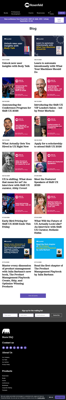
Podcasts (4, 390)
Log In (62, 13)
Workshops (5, 385)
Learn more (59, 20)
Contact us (8, 342)
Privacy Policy (6, 364)
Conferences (5, 383)
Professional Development (15, 13)
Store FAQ (7, 337)
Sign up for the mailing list (32, 311)
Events (31, 13)
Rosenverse (41, 13)
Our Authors (5, 362)
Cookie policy (41, 398)
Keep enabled (60, 397)
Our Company (5, 357)
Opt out (51, 397)
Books (6, 13)
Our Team (4, 360)
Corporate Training (7, 388)
